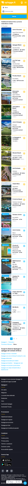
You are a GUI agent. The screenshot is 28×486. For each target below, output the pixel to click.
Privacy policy (5, 441)
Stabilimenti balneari (6, 417)
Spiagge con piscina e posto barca (10, 365)
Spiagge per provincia (7, 422)
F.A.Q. (2, 401)
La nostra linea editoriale (8, 395)
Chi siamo (4, 390)
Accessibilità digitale (7, 449)
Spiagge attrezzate (6, 358)
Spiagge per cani (18, 363)
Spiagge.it (4, 342)
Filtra (19, 482)
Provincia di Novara (6, 344)
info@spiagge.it (12, 480)
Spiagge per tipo (5, 425)
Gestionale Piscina (6, 407)
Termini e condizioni (6, 444)
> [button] (16, 338)
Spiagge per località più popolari (10, 428)
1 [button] (11, 338)
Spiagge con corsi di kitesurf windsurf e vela (13, 356)
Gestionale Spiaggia (6, 404)
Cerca (14, 16)
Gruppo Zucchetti (11, 381)
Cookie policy (5, 438)
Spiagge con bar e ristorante (9, 353)
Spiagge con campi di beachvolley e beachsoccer (11, 368)
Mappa (11, 482)
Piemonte (11, 342)
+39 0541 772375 (5, 480)
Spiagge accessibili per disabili (9, 360)
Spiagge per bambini (6, 363)
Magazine (4, 392)
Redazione (4, 398)
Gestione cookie (5, 446)
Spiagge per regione (6, 419)
